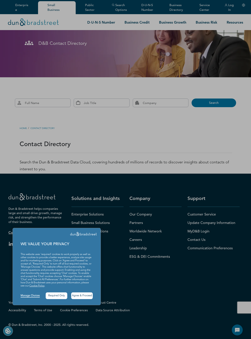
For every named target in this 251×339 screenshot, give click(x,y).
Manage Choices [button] (30, 295)
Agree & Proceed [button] (82, 295)
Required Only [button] (56, 295)
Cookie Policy (37, 286)
